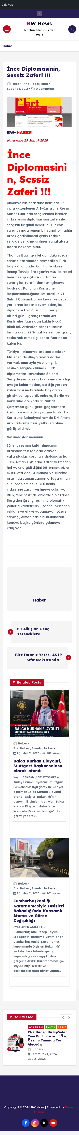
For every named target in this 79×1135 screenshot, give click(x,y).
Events (37, 748)
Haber (16, 84)
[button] (63, 1017)
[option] (39, 1042)
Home (7, 46)
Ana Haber (31, 84)
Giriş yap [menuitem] (7, 4)
